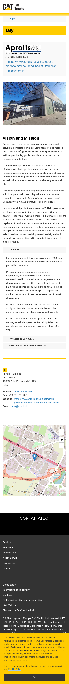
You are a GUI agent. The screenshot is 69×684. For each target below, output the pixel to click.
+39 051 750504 (24, 391)
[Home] (13, 7)
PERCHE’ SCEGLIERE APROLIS (27, 345)
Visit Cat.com (10, 605)
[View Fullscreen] (61, 432)
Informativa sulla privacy (16, 589)
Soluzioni (8, 547)
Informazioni (9, 552)
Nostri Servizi (10, 557)
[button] (34, 457)
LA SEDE (13, 249)
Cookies (7, 594)
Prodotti (7, 542)
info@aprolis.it (17, 70)
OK (35, 677)
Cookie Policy (14, 669)
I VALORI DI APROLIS (21, 338)
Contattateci (9, 584)
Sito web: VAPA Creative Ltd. (18, 610)
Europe (11, 18)
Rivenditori (9, 562)
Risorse (7, 568)
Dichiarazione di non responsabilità (22, 600)
